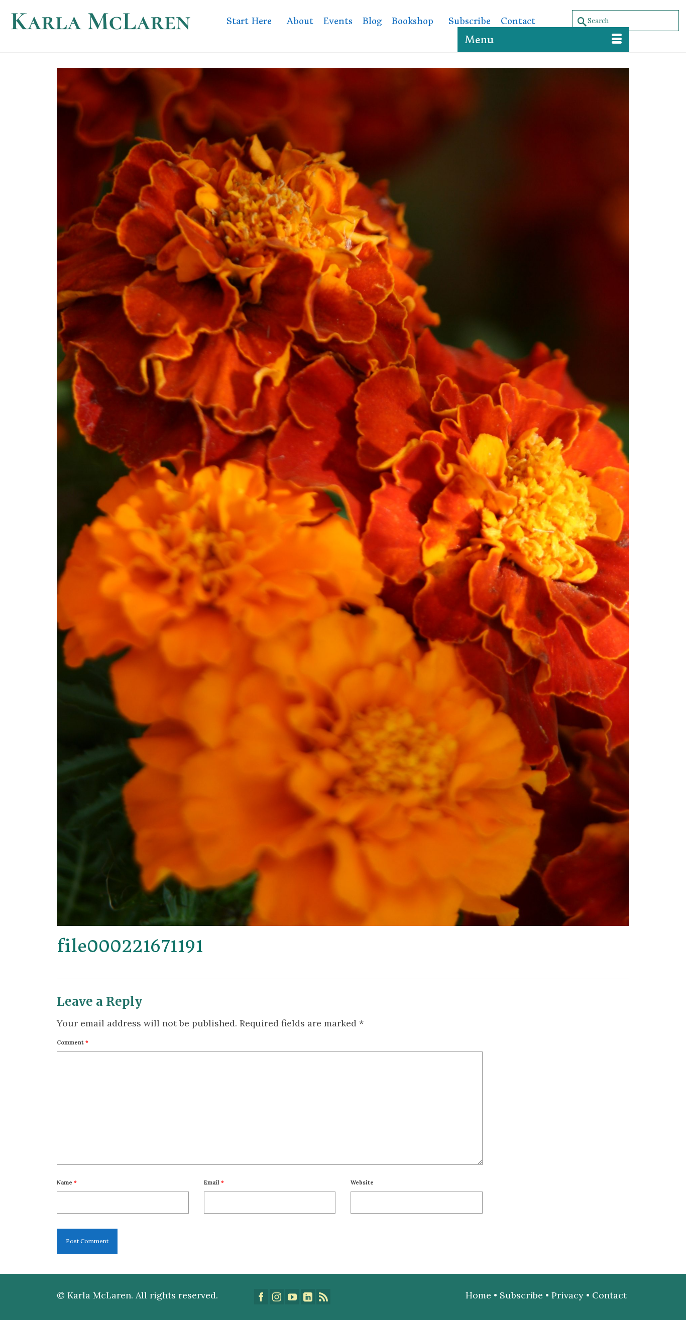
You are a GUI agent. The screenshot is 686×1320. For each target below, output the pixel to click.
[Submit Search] (580, 21)
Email (214, 1182)
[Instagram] (277, 1297)
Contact (610, 1295)
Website (362, 1182)
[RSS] (323, 1297)
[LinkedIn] (308, 1297)
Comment (72, 1042)
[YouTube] (292, 1297)
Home (478, 1295)
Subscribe (521, 1295)
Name (67, 1182)
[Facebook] (261, 1297)
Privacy (567, 1295)
